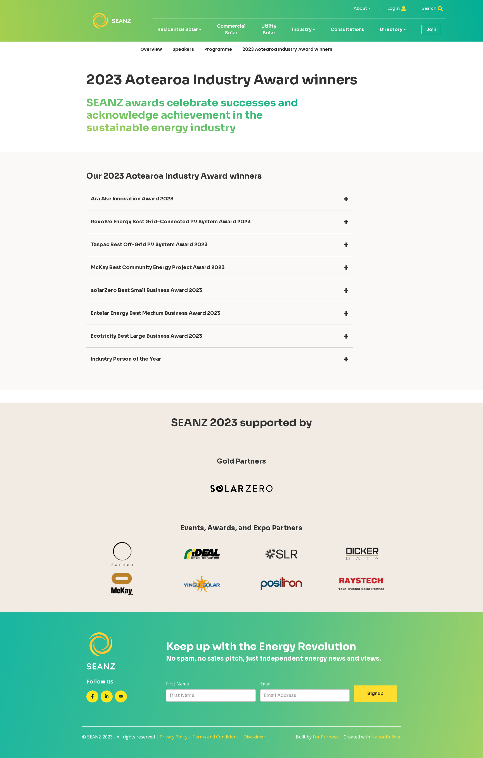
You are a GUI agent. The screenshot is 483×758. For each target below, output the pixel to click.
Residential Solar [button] (177, 29)
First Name (177, 684)
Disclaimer (254, 737)
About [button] (360, 8)
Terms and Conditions (215, 737)
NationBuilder (386, 737)
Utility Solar (268, 29)
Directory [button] (391, 29)
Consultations (347, 29)
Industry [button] (302, 29)
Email (265, 684)
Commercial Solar (231, 29)
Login (394, 8)
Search (429, 8)
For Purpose (326, 737)
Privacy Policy (174, 737)
